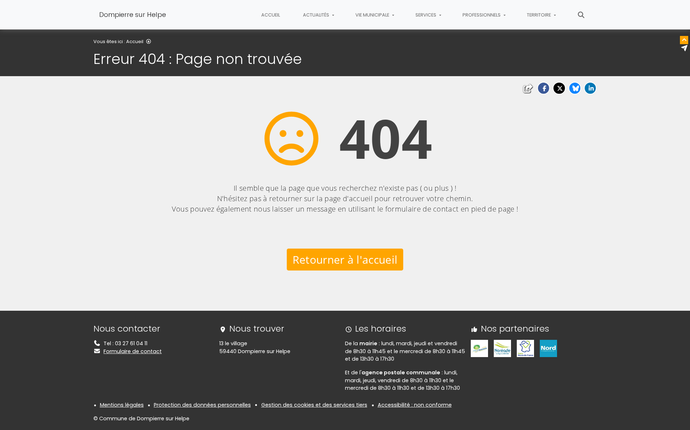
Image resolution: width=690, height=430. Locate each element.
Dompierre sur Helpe (132, 14)
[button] (543, 88)
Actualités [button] (316, 15)
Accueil (270, 15)
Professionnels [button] (482, 15)
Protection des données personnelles (202, 404)
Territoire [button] (539, 15)
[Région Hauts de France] (525, 348)
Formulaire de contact (133, 351)
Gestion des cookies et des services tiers (314, 404)
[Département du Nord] (548, 348)
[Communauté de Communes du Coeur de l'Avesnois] (479, 348)
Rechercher (581, 14)
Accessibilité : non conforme (415, 404)
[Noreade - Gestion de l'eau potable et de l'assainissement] (502, 348)
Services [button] (426, 15)
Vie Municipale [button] (372, 15)
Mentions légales (122, 404)
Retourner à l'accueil (345, 259)
